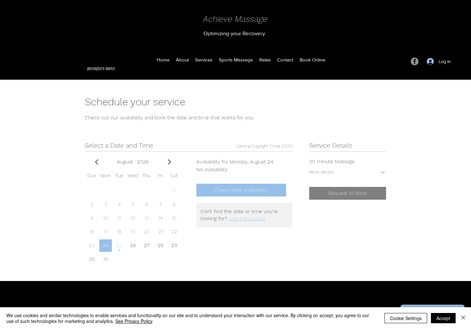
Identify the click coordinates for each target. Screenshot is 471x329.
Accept (443, 318)
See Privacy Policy (134, 321)
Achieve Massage (234, 19)
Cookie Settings (406, 318)
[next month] (169, 162)
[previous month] (97, 162)
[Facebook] (414, 61)
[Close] (463, 318)
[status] (264, 146)
